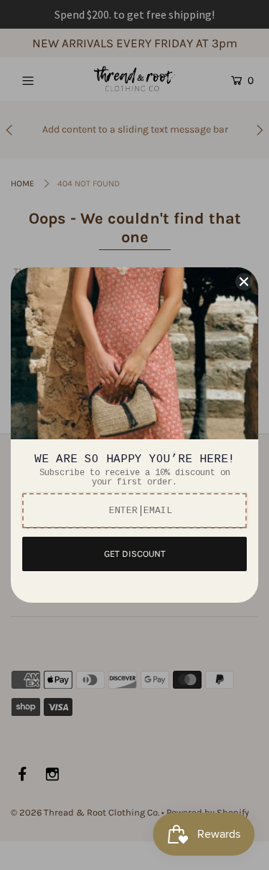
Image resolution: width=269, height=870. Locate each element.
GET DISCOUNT (135, 553)
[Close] (244, 281)
